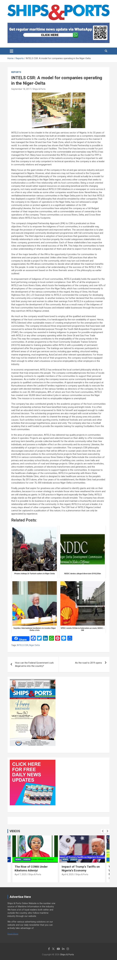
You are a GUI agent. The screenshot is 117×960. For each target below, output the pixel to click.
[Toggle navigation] (11, 51)
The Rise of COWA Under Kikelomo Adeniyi (31, 868)
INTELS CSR (22, 645)
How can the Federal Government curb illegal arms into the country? (34, 664)
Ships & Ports (39, 89)
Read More (12, 933)
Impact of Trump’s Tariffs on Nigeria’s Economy (81, 868)
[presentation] (103, 831)
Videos (26, 859)
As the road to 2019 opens (88, 662)
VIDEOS (15, 831)
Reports (16, 72)
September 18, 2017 (21, 89)
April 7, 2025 (21, 874)
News (18, 859)
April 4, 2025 (68, 874)
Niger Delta (34, 645)
